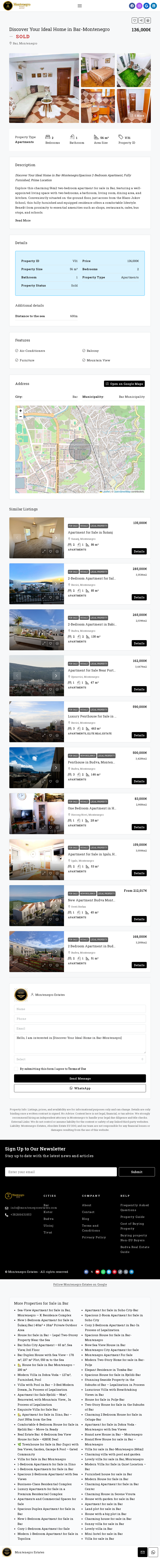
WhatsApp (82, 1088)
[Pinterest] (114, 1272)
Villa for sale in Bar (99, 1538)
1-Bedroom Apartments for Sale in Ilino (47, 1464)
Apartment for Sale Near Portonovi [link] (95, 670)
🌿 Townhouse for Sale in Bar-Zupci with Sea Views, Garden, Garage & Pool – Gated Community (48, 1449)
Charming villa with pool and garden (112, 1454)
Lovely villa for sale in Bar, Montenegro (114, 1459)
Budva (49, 1219)
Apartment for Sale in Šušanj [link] (90, 532)
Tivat (48, 1232)
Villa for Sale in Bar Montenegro (42, 1459)
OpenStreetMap (122, 491)
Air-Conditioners (32, 351)
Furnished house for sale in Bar (108, 1474)
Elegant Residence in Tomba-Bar (108, 1370)
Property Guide (132, 1217)
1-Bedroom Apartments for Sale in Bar (45, 1469)
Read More (23, 220)
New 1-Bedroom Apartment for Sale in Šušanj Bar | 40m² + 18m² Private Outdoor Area (47, 1325)
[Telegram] (109, 1272)
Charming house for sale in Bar (108, 1519)
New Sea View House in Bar (105, 1345)
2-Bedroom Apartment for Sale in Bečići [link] (99, 578)
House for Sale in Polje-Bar (104, 1399)
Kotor (48, 1212)
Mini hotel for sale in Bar (104, 1534)
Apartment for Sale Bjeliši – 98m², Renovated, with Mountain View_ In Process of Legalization (44, 1399)
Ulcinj (48, 1225)
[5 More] (134, 106)
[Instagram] (139, 6)
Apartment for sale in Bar (104, 1504)
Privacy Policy (94, 1237)
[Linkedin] (154, 6)
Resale (84, 526)
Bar (46, 1205)
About (87, 1205)
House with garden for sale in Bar (110, 1499)
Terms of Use (77, 1069)
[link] (36, 537)
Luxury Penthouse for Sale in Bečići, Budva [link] (101, 716)
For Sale (73, 526)
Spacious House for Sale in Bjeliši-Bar (113, 1375)
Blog (85, 1219)
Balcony (93, 351)
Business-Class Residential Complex (45, 1484)
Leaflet (106, 491)
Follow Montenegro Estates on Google (80, 1284)
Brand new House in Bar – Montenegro (113, 1434)
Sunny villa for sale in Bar (104, 1524)
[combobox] (80, 1059)
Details (139, 551)
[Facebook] (132, 6)
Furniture (27, 360)
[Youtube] (97, 1272)
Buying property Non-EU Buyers (133, 1237)
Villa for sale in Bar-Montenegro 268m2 (114, 1449)
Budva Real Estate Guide (134, 1249)
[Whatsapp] (103, 1272)
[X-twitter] (92, 1272)
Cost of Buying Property (132, 1226)
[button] (79, 5)
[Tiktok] (120, 1272)
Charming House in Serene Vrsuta (110, 1494)
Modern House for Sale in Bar (106, 1479)
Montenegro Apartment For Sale (108, 1355)
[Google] (146, 6)
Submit (136, 1172)
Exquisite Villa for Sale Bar (38, 1409)
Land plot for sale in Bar (103, 1509)
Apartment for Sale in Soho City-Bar (111, 1310)
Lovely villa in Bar (98, 1529)
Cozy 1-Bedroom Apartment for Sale (44, 1529)
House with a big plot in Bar (105, 1514)
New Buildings (88, 755)
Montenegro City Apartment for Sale (112, 1350)
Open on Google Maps (126, 384)
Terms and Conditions (91, 1228)
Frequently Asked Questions (134, 1207)
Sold (23, 36)
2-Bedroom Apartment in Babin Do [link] (94, 624)
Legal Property (99, 526)
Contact (88, 1212)
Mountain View (98, 360)
